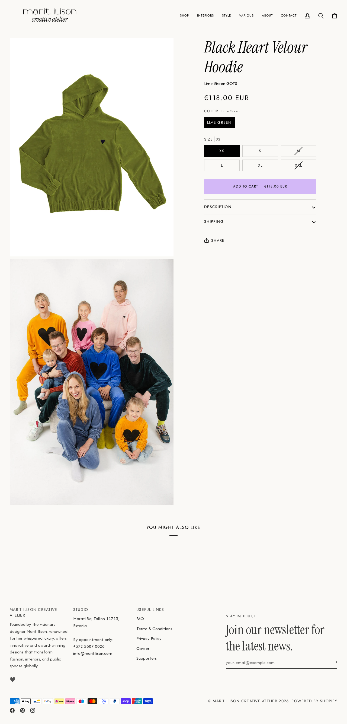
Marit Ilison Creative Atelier (245, 701)
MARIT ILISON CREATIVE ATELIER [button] (33, 612)
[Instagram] (32, 710)
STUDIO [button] (80, 609)
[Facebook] (12, 710)
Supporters (146, 658)
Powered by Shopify (314, 701)
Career (142, 648)
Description (218, 206)
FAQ (140, 618)
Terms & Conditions (154, 628)
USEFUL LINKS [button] (150, 609)
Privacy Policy (149, 638)
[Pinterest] (22, 710)
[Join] (332, 662)
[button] (184, 15)
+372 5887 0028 (89, 646)
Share (217, 240)
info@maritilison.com (92, 653)
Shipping (214, 221)
